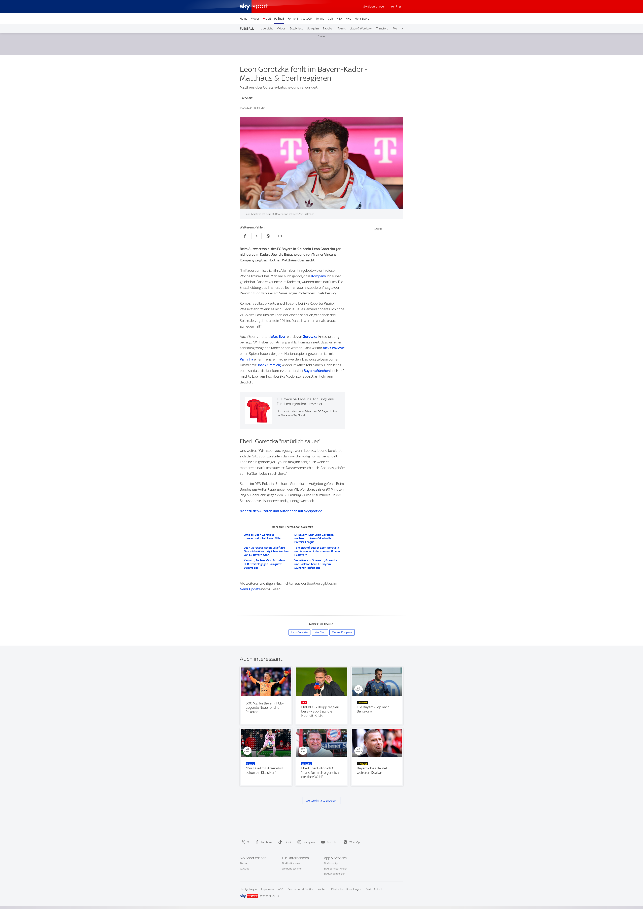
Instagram (309, 842)
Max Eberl (278, 336)
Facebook (266, 842)
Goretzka (310, 336)
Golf (330, 18)
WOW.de (244, 868)
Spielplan (313, 28)
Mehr (396, 28)
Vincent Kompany (342, 632)
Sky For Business (291, 863)
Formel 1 (293, 18)
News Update (250, 589)
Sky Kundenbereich (334, 873)
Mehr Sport (362, 18)
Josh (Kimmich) (269, 365)
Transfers (382, 28)
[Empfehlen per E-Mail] (280, 236)
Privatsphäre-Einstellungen (346, 889)
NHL (348, 18)
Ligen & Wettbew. (361, 28)
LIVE (268, 18)
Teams (342, 28)
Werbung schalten (292, 868)
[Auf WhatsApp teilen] (268, 236)
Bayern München (317, 371)
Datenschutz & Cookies (300, 889)
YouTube (332, 842)
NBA (339, 18)
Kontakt (322, 889)
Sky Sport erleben (374, 6)
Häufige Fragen (248, 889)
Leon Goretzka (299, 632)
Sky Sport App (331, 863)
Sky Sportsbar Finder (335, 868)
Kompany (318, 276)
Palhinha (246, 359)
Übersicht (267, 28)
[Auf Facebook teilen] (245, 236)
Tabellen (328, 28)
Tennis (320, 18)
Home (243, 18)
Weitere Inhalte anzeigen (321, 800)
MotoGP (306, 18)
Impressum (267, 889)
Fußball (279, 18)
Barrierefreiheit (374, 889)
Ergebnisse (296, 28)
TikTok (287, 842)
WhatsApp (355, 842)
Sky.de (243, 863)
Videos (255, 18)
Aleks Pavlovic (333, 348)
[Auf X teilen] (257, 236)
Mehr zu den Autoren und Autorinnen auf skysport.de (281, 511)
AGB (280, 889)
